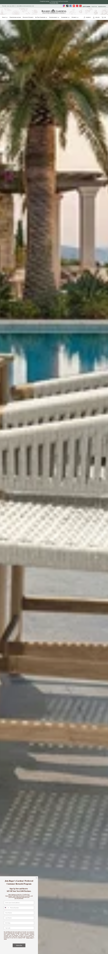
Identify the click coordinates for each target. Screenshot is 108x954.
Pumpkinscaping (15, 17)
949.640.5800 (11, 6)
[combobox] (6, 907)
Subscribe (19, 945)
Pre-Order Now (54, 3)
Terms (5, 939)
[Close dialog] (36, 878)
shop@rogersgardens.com (25, 6)
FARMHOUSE (102, 6)
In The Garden (40, 17)
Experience (53, 17)
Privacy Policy (29, 937)
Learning (64, 17)
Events (74, 17)
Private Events (28, 17)
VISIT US (94, 6)
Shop (4, 17)
